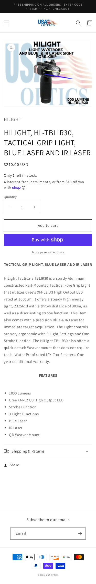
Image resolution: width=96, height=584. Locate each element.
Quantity (10, 197)
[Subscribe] (80, 534)
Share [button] (14, 465)
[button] (6, 23)
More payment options (48, 252)
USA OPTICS (52, 574)
